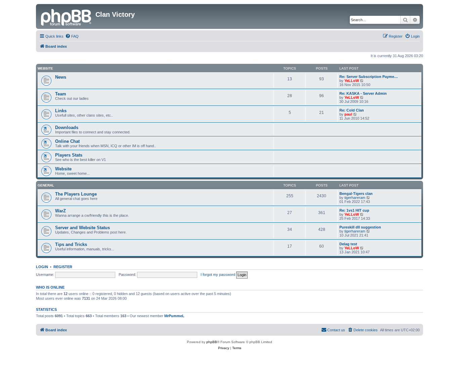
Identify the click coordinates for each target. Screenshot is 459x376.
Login (42, 267)
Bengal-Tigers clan (356, 194)
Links (61, 110)
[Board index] (66, 16)
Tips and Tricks (71, 244)
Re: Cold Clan (351, 110)
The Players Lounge (76, 194)
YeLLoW (351, 81)
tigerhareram (354, 198)
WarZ (60, 210)
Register (62, 267)
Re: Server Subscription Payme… (368, 77)
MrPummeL (174, 316)
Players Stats (68, 155)
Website (45, 68)
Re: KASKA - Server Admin (363, 93)
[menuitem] (72, 36)
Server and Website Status (82, 227)
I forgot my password (218, 275)
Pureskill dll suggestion (360, 227)
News (60, 77)
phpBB (211, 342)
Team (60, 93)
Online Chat (67, 141)
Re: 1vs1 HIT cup (354, 210)
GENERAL (46, 185)
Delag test (348, 244)
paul (348, 114)
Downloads (66, 127)
